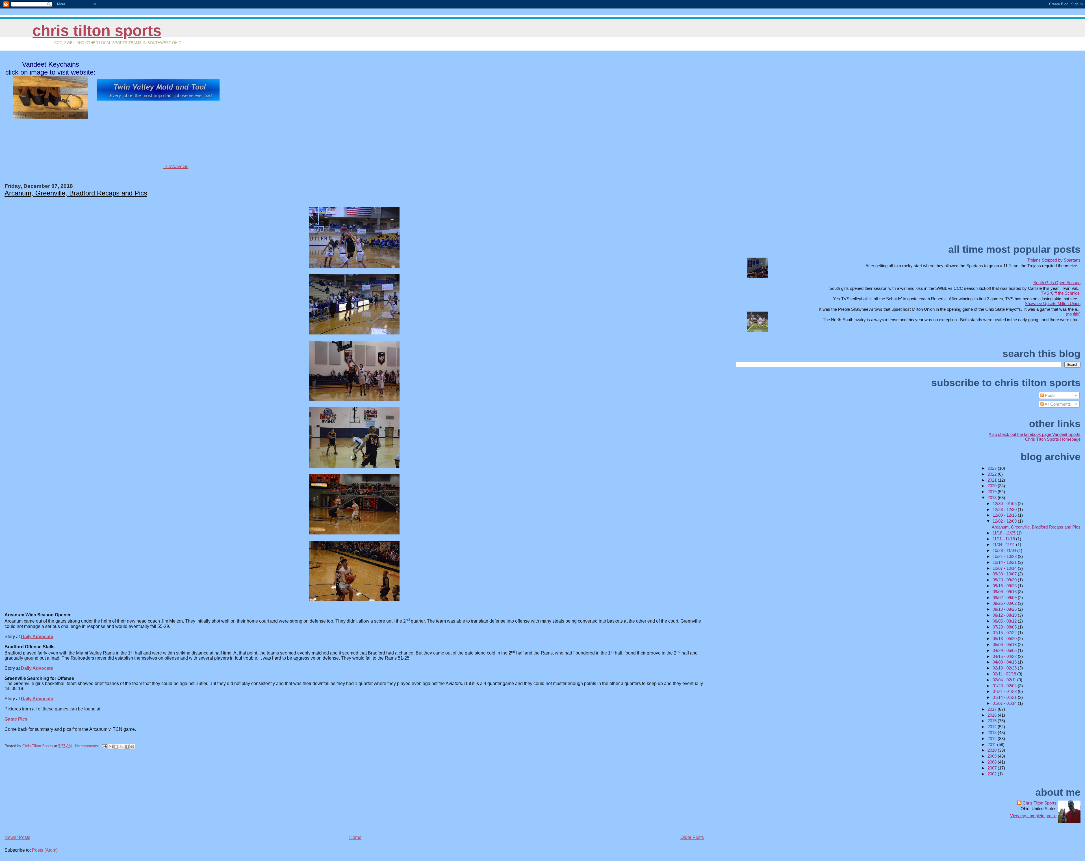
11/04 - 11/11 (1004, 544)
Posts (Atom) (45, 850)
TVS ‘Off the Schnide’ (1060, 293)
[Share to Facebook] (127, 746)
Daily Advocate (37, 636)
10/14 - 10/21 (1005, 562)
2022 (993, 474)
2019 (993, 491)
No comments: (87, 746)
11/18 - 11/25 (1005, 532)
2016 (993, 715)
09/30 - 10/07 (1005, 573)
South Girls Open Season (1056, 282)
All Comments (1057, 404)
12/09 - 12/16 (1005, 515)
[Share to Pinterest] (132, 746)
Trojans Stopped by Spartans (1053, 260)
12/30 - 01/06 (1005, 503)
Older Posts (692, 837)
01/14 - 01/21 (1005, 697)
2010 (993, 750)
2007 (993, 768)
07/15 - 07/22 (1005, 632)
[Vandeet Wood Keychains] (50, 116)
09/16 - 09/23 (1005, 585)
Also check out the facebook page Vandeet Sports (1034, 434)
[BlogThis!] (116, 746)
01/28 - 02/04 (1005, 685)
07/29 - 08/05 (1005, 627)
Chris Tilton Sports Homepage (1052, 439)
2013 (993, 732)
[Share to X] (121, 746)
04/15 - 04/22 (1005, 656)
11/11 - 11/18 (1004, 538)
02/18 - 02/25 (1005, 668)
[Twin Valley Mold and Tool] (158, 99)
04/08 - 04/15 (1005, 662)
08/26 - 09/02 (1005, 603)
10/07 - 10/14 (1005, 568)
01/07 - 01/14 (1005, 703)
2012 (993, 738)
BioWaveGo (175, 166)
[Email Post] (104, 746)
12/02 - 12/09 (1005, 521)
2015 (993, 720)
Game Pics (16, 719)
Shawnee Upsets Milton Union (1052, 303)
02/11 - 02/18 (1005, 673)
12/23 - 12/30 (1005, 509)
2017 (993, 709)
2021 (993, 480)
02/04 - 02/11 (1005, 679)
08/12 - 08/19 (1005, 615)
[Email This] (111, 746)
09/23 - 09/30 (1005, 579)
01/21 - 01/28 (1005, 691)
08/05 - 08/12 (1005, 621)
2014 (993, 726)
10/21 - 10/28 (1005, 556)
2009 (993, 756)
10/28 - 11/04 (1005, 550)
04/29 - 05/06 (1005, 650)
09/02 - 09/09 (1005, 597)
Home (355, 837)
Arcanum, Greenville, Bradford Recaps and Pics (76, 193)
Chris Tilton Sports (96, 30)
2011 (992, 744)
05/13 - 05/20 (1005, 638)
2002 (993, 773)
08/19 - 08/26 (1005, 609)
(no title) (1073, 314)
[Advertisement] (47, 794)
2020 (993, 485)
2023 (993, 468)
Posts (1050, 395)
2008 (993, 762)
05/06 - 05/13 (1005, 644)
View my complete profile (1033, 815)
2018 (993, 497)
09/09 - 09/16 (1005, 591)
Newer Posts (17, 837)
